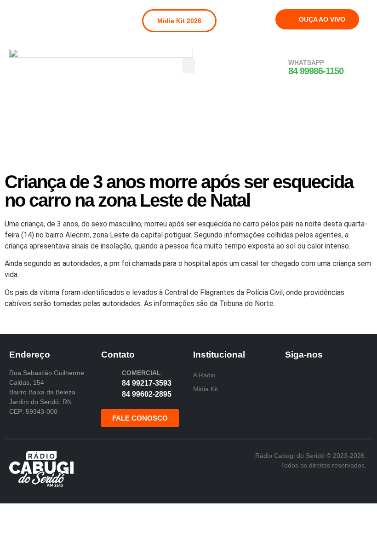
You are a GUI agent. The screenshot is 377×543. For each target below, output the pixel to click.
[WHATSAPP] (276, 67)
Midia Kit (205, 389)
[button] (188, 65)
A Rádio (204, 375)
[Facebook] (15, 15)
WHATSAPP (306, 62)
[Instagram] (30, 15)
